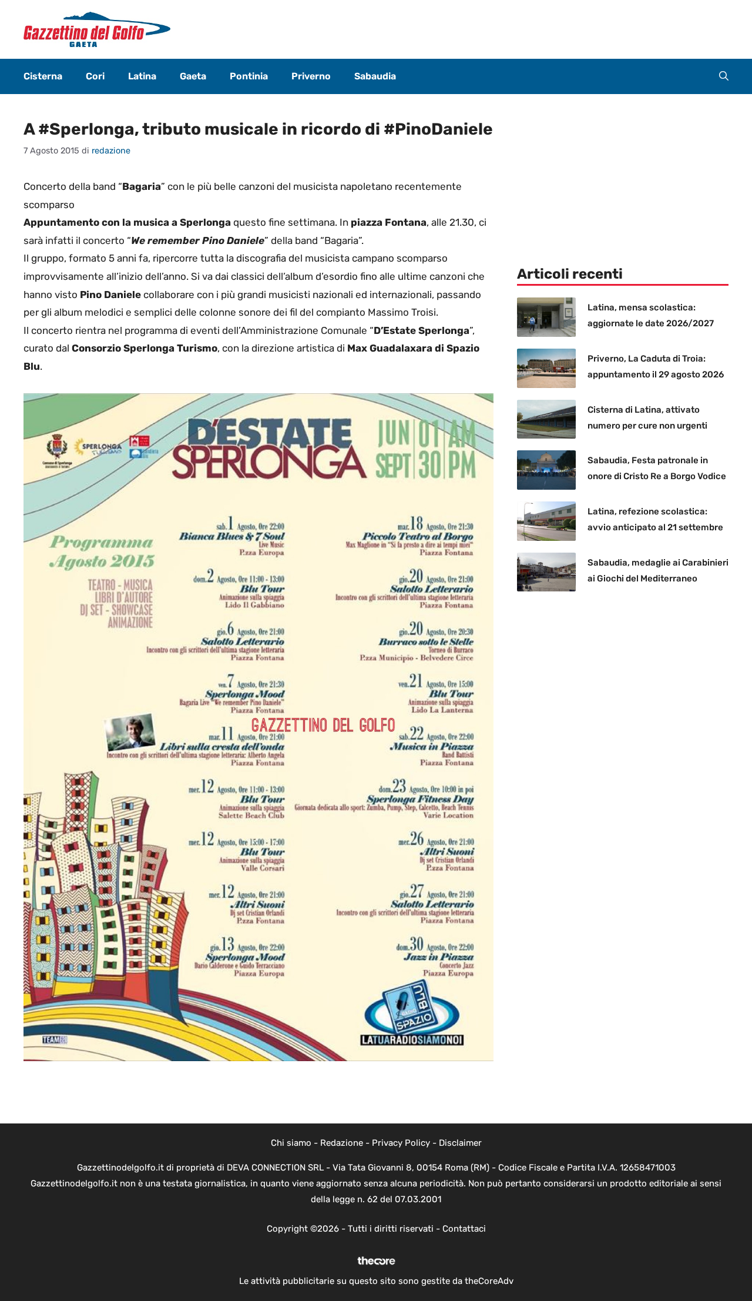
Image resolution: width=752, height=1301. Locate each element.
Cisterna (43, 76)
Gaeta (193, 76)
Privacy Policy (401, 1143)
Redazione (341, 1143)
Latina (142, 76)
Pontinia (249, 76)
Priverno (311, 76)
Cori (95, 76)
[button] (723, 76)
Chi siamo (291, 1143)
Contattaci (464, 1228)
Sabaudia (375, 76)
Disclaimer (460, 1143)
